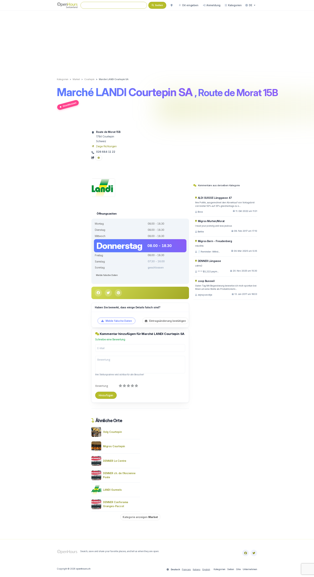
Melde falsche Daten (107, 275)
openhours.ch (83, 568)
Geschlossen (69, 104)
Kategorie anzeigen (140, 517)
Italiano (196, 569)
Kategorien (219, 569)
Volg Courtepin (112, 431)
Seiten (230, 569)
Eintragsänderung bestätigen (167, 320)
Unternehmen (250, 569)
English (206, 569)
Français (186, 569)
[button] (250, 5)
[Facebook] (245, 553)
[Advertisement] (157, 40)
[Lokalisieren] (171, 5)
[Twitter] (254, 553)
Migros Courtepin (114, 446)
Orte (238, 569)
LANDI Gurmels (112, 489)
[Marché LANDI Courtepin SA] (103, 187)
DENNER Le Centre (114, 460)
